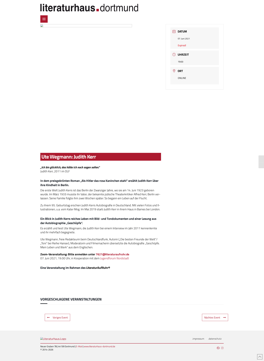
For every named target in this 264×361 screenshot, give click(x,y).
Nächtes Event (212, 317)
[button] (44, 19)
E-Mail (79, 346)
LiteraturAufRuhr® (98, 267)
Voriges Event (60, 317)
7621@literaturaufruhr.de (112, 254)
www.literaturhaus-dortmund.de (99, 346)
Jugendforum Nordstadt (114, 258)
